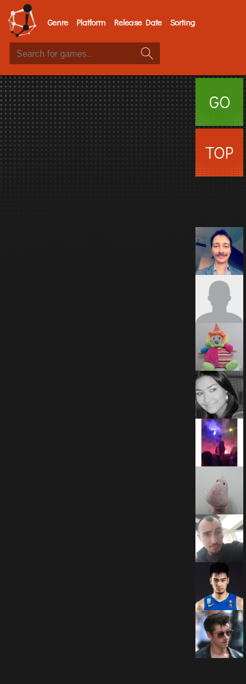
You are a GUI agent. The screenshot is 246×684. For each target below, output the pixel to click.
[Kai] (219, 586)
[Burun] (219, 490)
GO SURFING (219, 108)
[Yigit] (219, 538)
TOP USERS (219, 159)
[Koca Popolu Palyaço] (219, 347)
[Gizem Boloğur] (219, 395)
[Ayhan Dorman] (219, 251)
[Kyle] (219, 634)
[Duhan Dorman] (219, 299)
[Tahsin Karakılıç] (219, 203)
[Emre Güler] (219, 442)
